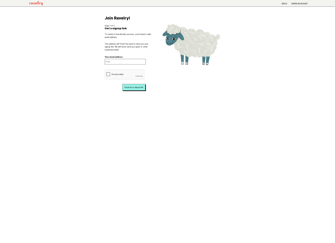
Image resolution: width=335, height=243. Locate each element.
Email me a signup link (134, 87)
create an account (299, 3)
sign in (284, 3)
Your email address (114, 57)
